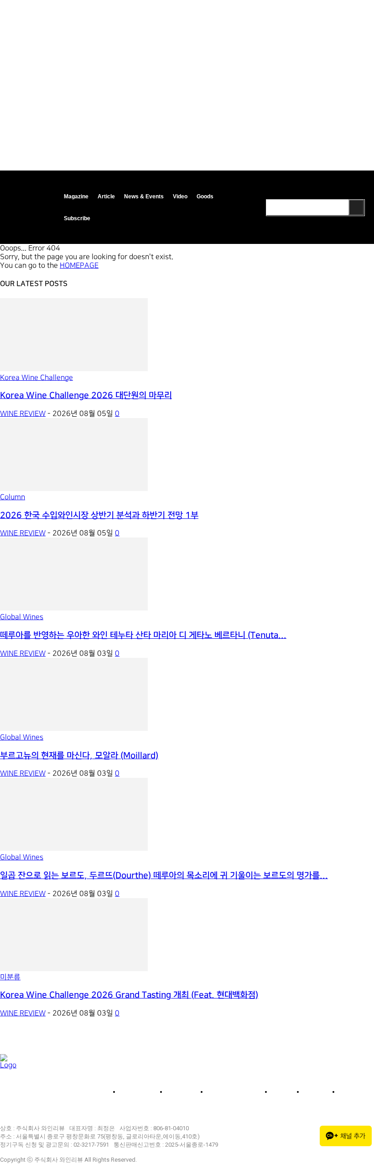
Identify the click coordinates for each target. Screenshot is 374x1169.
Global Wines (21, 617)
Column (12, 497)
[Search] (356, 207)
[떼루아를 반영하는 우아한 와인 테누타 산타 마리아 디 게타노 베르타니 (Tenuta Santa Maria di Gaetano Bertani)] (74, 608)
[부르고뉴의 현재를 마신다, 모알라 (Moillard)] (74, 729)
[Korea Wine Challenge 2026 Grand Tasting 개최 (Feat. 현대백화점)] (74, 969)
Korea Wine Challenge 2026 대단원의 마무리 (86, 395)
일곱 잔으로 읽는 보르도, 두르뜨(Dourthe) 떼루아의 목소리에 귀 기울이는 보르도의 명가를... (164, 875)
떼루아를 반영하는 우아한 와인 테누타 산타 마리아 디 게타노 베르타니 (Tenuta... (143, 635)
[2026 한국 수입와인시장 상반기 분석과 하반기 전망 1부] (74, 489)
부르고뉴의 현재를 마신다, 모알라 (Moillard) (79, 755)
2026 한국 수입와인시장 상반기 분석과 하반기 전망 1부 (99, 515)
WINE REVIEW (23, 414)
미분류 (10, 977)
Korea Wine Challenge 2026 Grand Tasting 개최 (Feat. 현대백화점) (129, 995)
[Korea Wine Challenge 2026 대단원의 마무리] (74, 369)
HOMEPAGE (79, 265)
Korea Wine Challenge (36, 378)
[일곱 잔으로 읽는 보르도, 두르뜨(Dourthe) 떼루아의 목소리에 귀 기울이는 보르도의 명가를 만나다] (74, 849)
